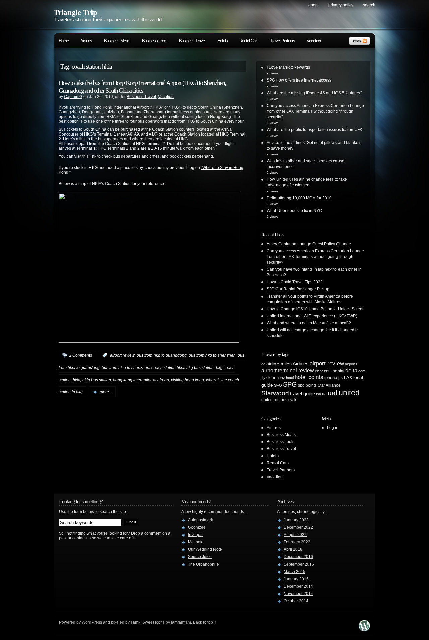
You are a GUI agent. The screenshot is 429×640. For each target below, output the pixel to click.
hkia (76, 379)
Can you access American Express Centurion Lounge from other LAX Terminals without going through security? (315, 111)
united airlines (274, 399)
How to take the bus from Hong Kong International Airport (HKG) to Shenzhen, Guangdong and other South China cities (142, 86)
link (82, 139)
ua (324, 394)
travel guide (302, 393)
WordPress (92, 622)
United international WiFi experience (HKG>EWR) (312, 316)
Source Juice (200, 556)
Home (64, 40)
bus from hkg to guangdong (162, 355)
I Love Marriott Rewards (288, 67)
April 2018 (293, 549)
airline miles (279, 363)
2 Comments (80, 355)
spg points (307, 385)
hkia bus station (96, 379)
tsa (318, 394)
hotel (290, 378)
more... (106, 392)
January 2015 (296, 579)
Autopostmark (200, 520)
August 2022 (295, 534)
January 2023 (296, 520)
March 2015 (294, 571)
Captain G (73, 96)
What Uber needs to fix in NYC (294, 210)
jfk (340, 377)
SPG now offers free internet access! (299, 80)
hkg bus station (200, 367)
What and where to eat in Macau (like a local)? (309, 323)
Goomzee (197, 527)
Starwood (275, 393)
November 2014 (298, 593)
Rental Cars (248, 40)
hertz (281, 378)
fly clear (268, 377)
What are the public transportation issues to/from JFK (314, 129)
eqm (361, 371)
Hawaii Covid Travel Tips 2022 (295, 282)
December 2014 (298, 586)
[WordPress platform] (364, 629)
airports (351, 364)
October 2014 (296, 601)
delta (351, 370)
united (349, 392)
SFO (278, 385)
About (313, 5)
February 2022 (297, 542)
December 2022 (298, 527)
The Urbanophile (203, 564)
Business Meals (117, 40)
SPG (290, 384)
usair (292, 400)
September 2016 (299, 564)
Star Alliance (329, 385)
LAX (348, 377)
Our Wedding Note (205, 549)
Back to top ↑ (204, 622)
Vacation (314, 40)
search (369, 5)
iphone (330, 377)
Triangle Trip (75, 12)
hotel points (309, 377)
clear (319, 371)
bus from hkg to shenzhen (212, 355)
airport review (122, 355)
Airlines (86, 40)
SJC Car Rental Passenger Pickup (298, 289)
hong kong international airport (141, 379)
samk (135, 622)
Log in (333, 427)
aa (263, 364)
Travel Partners (282, 40)
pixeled (117, 622)
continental (334, 371)
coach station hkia (167, 367)
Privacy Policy (340, 5)
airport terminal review (287, 370)
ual (333, 393)
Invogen (195, 534)
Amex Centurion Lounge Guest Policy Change (309, 244)
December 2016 (298, 556)
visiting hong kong (187, 379)
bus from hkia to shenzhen (125, 367)
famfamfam (181, 622)
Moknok (195, 542)
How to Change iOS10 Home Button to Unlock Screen (316, 309)
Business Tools (154, 40)
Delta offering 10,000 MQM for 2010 (299, 198)
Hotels (222, 40)
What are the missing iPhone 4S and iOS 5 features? (314, 93)
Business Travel (192, 40)
